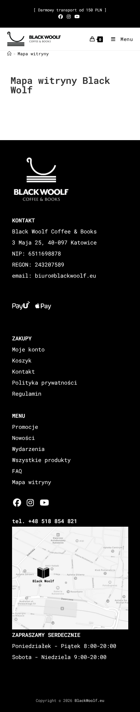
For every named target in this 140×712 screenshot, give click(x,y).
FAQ (17, 471)
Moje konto (28, 349)
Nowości (23, 438)
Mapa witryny (33, 54)
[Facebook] (17, 502)
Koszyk (22, 360)
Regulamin (26, 393)
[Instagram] (30, 502)
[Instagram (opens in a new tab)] (69, 17)
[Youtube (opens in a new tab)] (77, 17)
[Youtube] (44, 502)
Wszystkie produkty (41, 460)
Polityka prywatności (44, 382)
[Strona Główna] (9, 54)
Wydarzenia (28, 449)
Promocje (25, 426)
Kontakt (23, 371)
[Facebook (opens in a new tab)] (61, 17)
